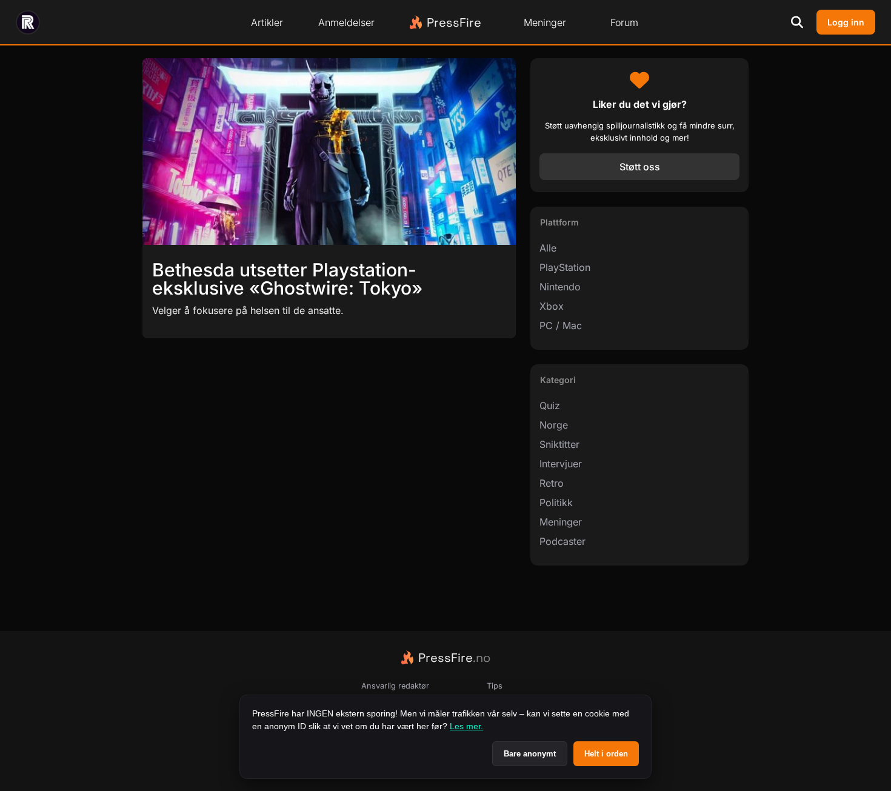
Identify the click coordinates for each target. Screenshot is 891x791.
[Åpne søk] (797, 22)
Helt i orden (606, 753)
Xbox (551, 306)
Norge (553, 425)
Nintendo (560, 287)
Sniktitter (559, 444)
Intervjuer (560, 464)
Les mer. (466, 726)
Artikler (267, 22)
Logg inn (845, 22)
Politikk (556, 502)
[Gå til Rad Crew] (28, 22)
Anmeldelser (346, 22)
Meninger (545, 22)
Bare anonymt (530, 753)
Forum (624, 22)
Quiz (549, 405)
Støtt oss (639, 167)
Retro (551, 483)
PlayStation (564, 267)
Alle (547, 248)
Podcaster (562, 541)
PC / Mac (560, 325)
